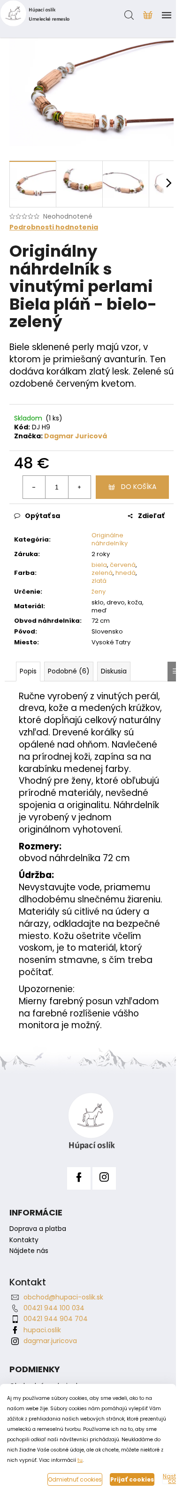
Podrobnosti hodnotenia (53, 227)
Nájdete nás (28, 1250)
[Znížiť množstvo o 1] (34, 487)
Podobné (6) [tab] (69, 671)
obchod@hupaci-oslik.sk (63, 1297)
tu (80, 1460)
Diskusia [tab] (114, 671)
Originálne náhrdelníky (110, 539)
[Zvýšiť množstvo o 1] (79, 487)
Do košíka (138, 486)
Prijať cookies (132, 1479)
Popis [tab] (28, 671)
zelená (102, 572)
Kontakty (23, 1240)
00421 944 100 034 (53, 1308)
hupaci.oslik (42, 1330)
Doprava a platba (37, 1228)
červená (123, 564)
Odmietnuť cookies (75, 1479)
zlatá (99, 580)
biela (99, 564)
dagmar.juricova (50, 1340)
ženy (99, 591)
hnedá (125, 572)
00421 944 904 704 (55, 1318)
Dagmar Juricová (75, 436)
